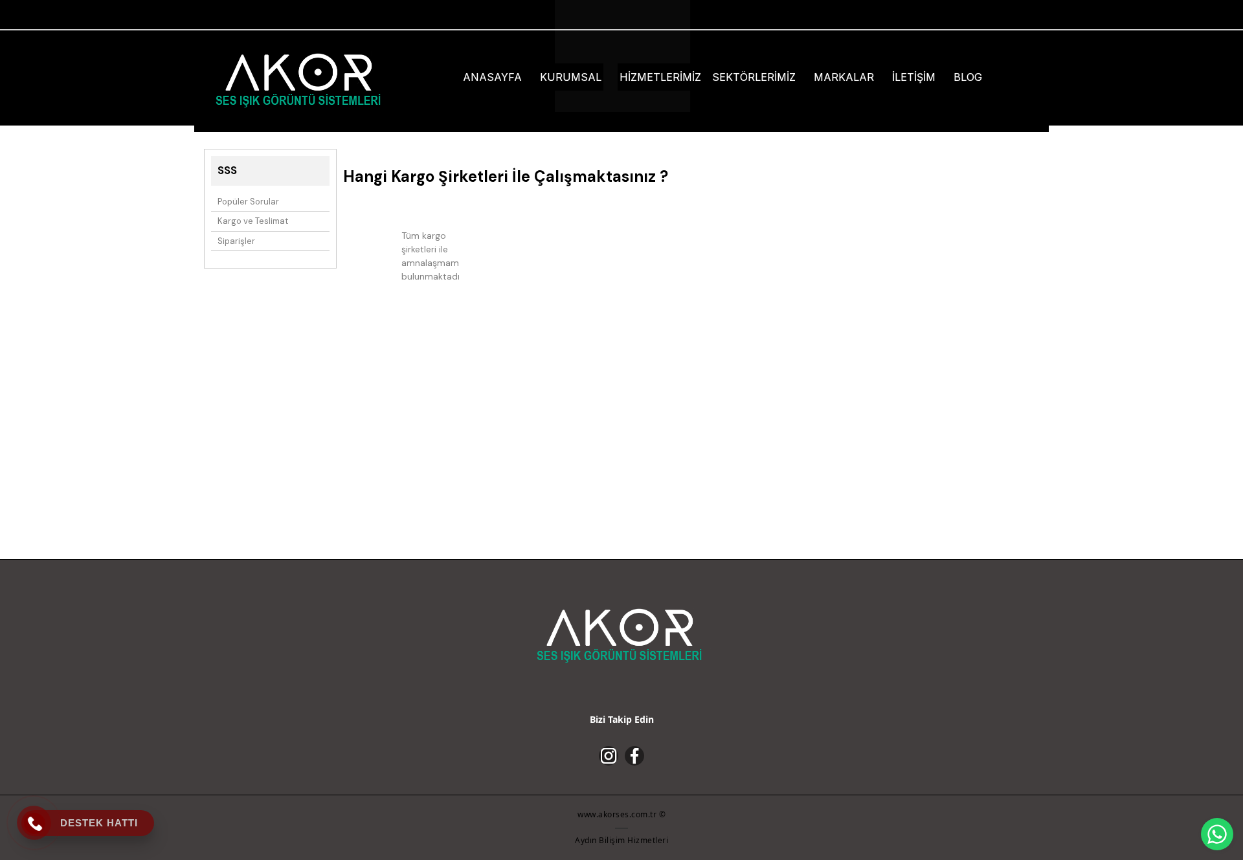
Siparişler (236, 241)
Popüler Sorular (248, 201)
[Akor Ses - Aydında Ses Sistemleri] (300, 79)
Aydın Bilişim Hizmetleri (621, 840)
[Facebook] (634, 756)
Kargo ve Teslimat (253, 220)
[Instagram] (608, 756)
